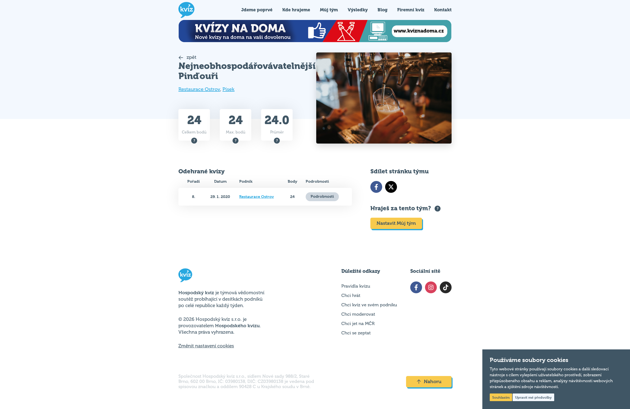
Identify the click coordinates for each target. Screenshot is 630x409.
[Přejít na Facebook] (376, 187)
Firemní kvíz (410, 9)
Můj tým (329, 9)
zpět (190, 57)
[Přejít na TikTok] (446, 287)
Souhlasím (501, 397)
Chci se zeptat (356, 332)
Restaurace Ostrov (199, 89)
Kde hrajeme (296, 9)
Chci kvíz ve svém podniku (369, 304)
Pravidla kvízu (355, 286)
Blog (382, 9)
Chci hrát (350, 295)
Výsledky (358, 9)
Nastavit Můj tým (396, 223)
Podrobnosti (322, 196)
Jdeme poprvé (256, 9)
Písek (228, 89)
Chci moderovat (358, 314)
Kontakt (443, 9)
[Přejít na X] (391, 187)
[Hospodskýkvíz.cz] (186, 10)
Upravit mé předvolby (533, 397)
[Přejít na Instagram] (431, 287)
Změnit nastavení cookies (206, 346)
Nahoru (432, 381)
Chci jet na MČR (358, 323)
